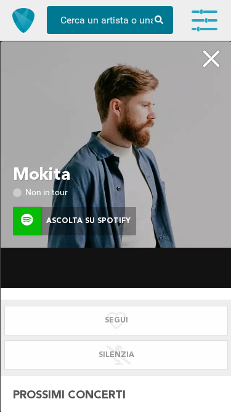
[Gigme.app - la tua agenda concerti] (23, 20)
